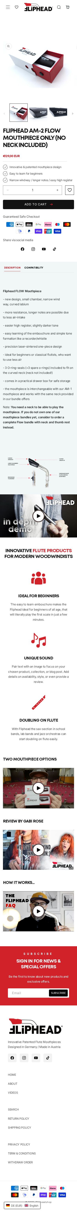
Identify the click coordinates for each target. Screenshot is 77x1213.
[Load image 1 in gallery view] (18, 113)
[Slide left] (4, 113)
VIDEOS (13, 1092)
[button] (8, 7)
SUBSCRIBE (58, 993)
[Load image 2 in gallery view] (38, 113)
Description (12, 268)
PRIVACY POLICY (19, 1144)
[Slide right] (72, 113)
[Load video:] (38, 515)
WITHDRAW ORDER (20, 1162)
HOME (12, 1074)
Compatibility (33, 268)
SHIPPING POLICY (19, 1127)
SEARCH (13, 1109)
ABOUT (12, 1083)
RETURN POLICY (18, 1118)
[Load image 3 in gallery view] (58, 113)
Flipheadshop (44, 1202)
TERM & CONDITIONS (22, 1153)
